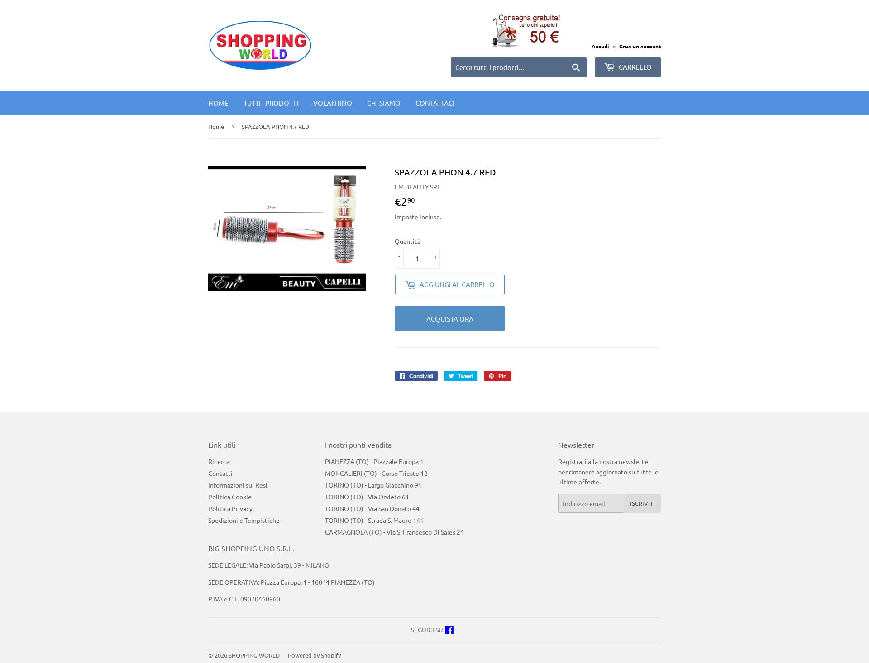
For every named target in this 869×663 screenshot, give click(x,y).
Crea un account (640, 46)
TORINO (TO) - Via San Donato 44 (372, 508)
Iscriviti (642, 503)
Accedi (600, 46)
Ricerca (218, 461)
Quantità (407, 241)
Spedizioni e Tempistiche (244, 520)
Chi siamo (384, 103)
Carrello (634, 66)
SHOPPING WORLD (254, 655)
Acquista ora (449, 318)
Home (218, 103)
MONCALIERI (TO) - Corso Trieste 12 (376, 473)
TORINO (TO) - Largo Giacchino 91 (373, 485)
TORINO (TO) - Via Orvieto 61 (367, 497)
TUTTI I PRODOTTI (271, 103)
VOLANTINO (332, 103)
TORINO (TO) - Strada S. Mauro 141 (374, 520)
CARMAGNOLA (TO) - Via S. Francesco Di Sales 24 (394, 532)
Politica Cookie (230, 497)
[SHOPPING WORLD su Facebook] (449, 631)
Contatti (220, 473)
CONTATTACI (434, 103)
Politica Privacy (230, 508)
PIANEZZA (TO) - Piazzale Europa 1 (374, 461)
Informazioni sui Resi (237, 485)
